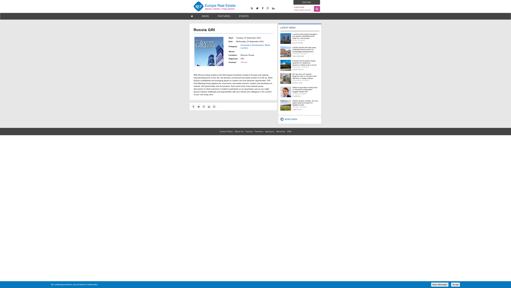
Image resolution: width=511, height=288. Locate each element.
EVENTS (244, 16)
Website (244, 62)
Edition (306, 2)
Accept (455, 284)
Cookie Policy (226, 131)
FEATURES (224, 16)
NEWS (205, 16)
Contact (249, 131)
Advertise (280, 131)
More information (439, 284)
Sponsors (269, 131)
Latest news (288, 28)
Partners (259, 131)
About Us (239, 131)
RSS (289, 131)
